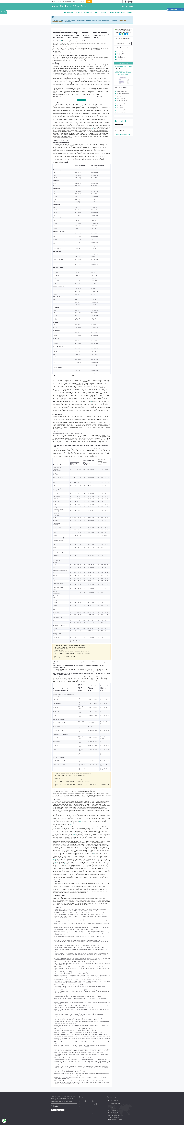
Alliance (99, 1104)
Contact (129, 12)
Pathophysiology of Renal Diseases (125, 102)
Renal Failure (120, 107)
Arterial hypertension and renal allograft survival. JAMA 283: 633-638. (93, 927)
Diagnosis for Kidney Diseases (124, 93)
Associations (119, 56)
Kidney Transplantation (122, 100)
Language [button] (89, 1)
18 (79, 821)
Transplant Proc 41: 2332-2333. (94, 979)
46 (55, 859)
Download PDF (81, 100)
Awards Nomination (123, 63)
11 (53, 156)
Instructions (79, 12)
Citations (111, 12)
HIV (117, 95)
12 (91, 401)
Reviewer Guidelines (120, 53)
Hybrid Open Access (84, 1104)
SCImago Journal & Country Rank (122, 134)
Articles (96, 12)
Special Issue (103, 12)
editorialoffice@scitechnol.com (116, 1115)
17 (72, 817)
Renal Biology (120, 105)
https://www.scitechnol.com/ (116, 1117)
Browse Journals (67, 1)
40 (107, 847)
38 (73, 834)
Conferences (119, 59)
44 (108, 847)
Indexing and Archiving (120, 12)
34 (71, 824)
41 (93, 853)
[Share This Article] (120, 34)
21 (80, 821)
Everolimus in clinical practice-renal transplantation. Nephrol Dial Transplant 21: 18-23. (82, 1032)
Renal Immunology (121, 109)
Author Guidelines (120, 52)
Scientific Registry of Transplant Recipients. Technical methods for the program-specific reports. (77, 945)
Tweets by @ (121, 121)
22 (74, 823)
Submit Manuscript (88, 12)
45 (54, 859)
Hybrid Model (119, 54)
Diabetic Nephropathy (121, 91)
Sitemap (75, 1)
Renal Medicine (120, 110)
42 (74, 834)
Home (53, 1)
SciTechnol (87, 1113)
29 (75, 823)
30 (70, 824)
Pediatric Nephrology (121, 103)
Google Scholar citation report (123, 66)
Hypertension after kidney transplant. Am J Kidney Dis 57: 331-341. (85, 929)
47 (56, 862)
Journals (82, 1101)
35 (59, 831)
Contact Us (81, 1)
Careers (82, 1107)
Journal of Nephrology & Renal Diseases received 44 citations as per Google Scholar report (123, 72)
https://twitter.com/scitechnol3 (116, 1119)
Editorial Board (70, 12)
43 (83, 834)
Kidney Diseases (120, 96)
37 (61, 831)
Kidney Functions (121, 98)
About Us (59, 1)
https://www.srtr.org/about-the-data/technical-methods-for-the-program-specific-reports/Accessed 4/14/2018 (80, 947)
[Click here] (123, 80)
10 (53, 127)
